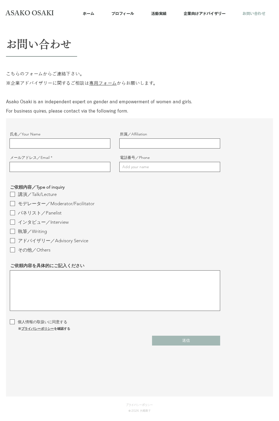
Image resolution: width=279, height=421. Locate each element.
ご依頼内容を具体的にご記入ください (47, 265)
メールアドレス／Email (30, 157)
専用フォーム (103, 83)
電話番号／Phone (135, 157)
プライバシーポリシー (37, 328)
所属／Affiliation (133, 134)
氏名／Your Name (25, 134)
